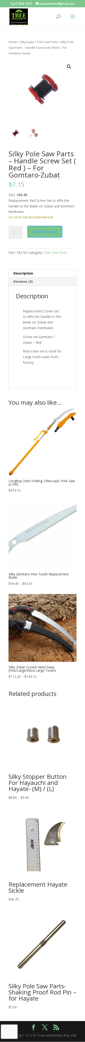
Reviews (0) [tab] (23, 281)
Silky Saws (27, 42)
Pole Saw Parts (47, 42)
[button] (69, 66)
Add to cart (45, 231)
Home (12, 42)
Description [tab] (23, 273)
